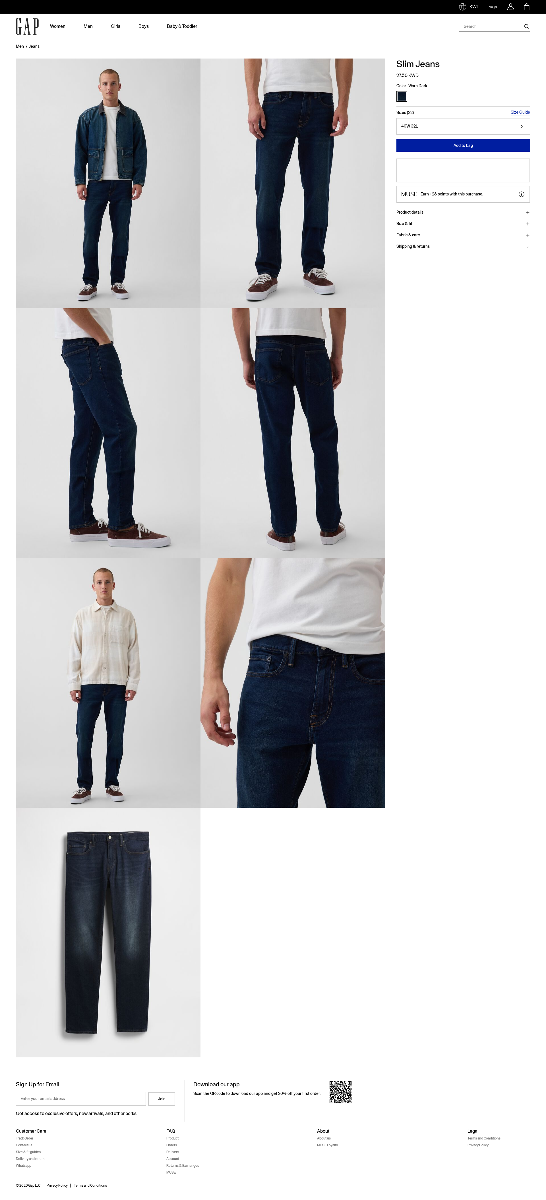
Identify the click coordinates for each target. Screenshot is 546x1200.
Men (20, 46)
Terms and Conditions (484, 1138)
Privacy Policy (478, 1145)
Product (172, 1138)
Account (172, 1159)
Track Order (24, 1138)
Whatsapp (23, 1166)
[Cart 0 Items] (526, 7)
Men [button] (88, 26)
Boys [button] (143, 26)
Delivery (172, 1152)
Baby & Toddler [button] (182, 26)
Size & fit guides (28, 1152)
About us (324, 1138)
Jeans (34, 46)
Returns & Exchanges (182, 1166)
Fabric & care (408, 235)
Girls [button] (115, 26)
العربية (494, 7)
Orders (171, 1145)
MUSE (171, 1172)
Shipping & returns (413, 246)
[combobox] (494, 26)
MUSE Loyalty (327, 1145)
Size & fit (404, 223)
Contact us (24, 1145)
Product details (409, 212)
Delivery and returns (31, 1159)
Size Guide (520, 112)
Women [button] (57, 26)
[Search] (526, 26)
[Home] (27, 26)
